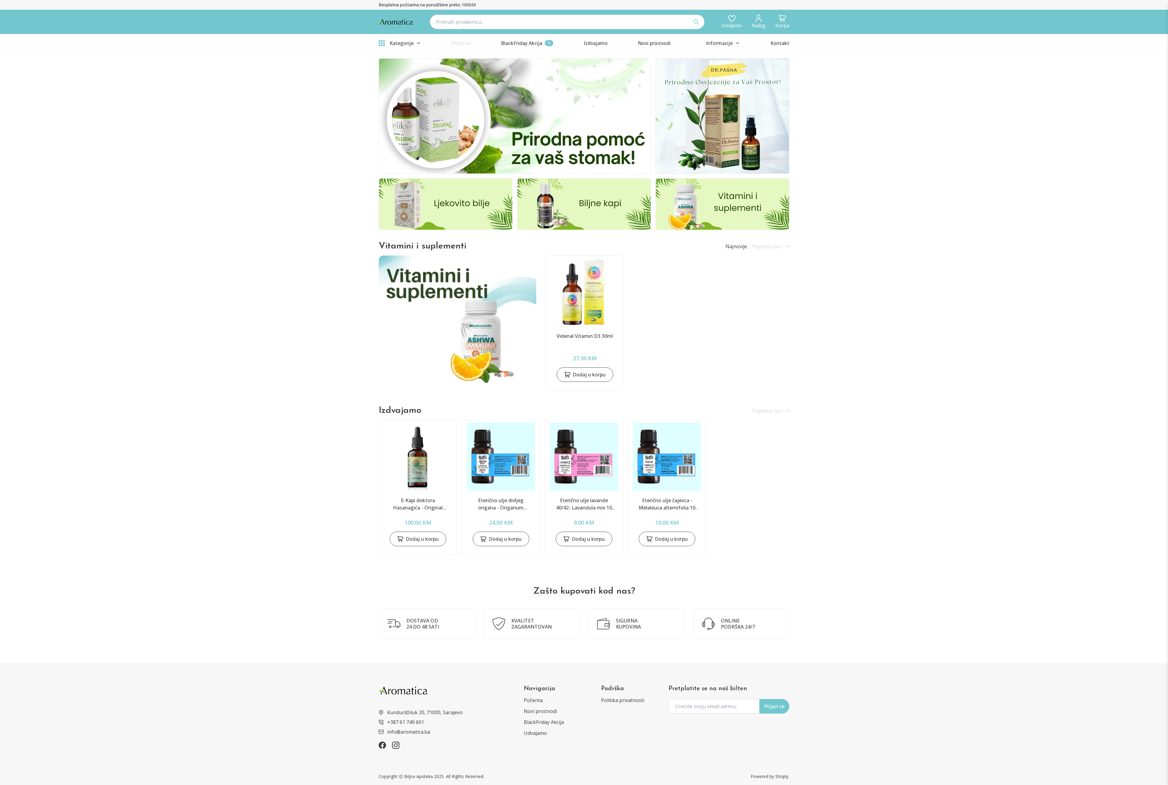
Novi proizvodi (540, 711)
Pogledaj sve (766, 246)
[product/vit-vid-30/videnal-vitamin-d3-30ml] (584, 292)
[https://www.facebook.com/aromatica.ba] (382, 745)
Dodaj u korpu (589, 374)
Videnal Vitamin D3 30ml (585, 336)
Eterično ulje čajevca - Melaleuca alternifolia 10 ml (667, 504)
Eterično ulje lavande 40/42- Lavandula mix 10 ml (584, 504)
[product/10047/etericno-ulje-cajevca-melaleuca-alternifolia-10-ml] (667, 456)
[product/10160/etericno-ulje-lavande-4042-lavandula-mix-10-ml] (584, 456)
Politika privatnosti (622, 700)
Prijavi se (774, 706)
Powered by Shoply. (770, 776)
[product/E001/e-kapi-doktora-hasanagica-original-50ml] (418, 456)
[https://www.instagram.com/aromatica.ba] (395, 745)
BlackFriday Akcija (544, 722)
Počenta (533, 700)
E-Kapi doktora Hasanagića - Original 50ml (418, 504)
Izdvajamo (535, 733)
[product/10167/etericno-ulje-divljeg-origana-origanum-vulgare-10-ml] (501, 456)
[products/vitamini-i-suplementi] (457, 319)
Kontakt (779, 43)
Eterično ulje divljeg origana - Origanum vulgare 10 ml (500, 504)
